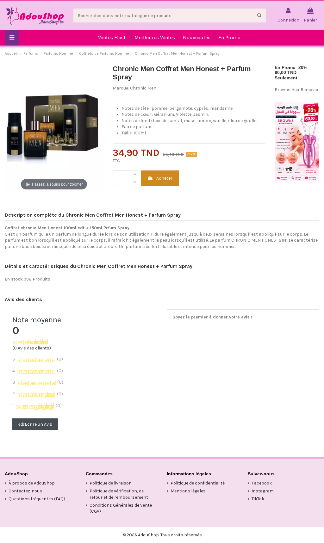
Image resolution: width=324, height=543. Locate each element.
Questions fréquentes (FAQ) (37, 499)
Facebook (262, 483)
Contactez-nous (25, 491)
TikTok (258, 499)
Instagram (263, 491)
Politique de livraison (111, 483)
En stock (14, 279)
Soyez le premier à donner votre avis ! (212, 317)
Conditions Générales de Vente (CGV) (121, 508)
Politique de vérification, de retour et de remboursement (119, 494)
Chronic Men (143, 88)
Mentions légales (188, 491)
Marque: (121, 88)
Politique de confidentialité (198, 483)
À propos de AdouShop (32, 483)
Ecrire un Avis (35, 424)
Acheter (164, 178)
